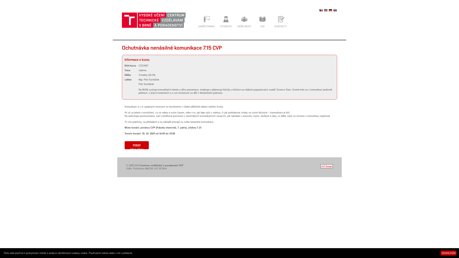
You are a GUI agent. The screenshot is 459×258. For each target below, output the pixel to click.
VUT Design (326, 166)
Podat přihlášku (136, 146)
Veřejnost (244, 26)
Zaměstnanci (206, 26)
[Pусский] (335, 11)
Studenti (226, 26)
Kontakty (281, 26)
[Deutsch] (330, 11)
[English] (326, 11)
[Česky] (321, 11)
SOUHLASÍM (448, 253)
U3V (262, 26)
